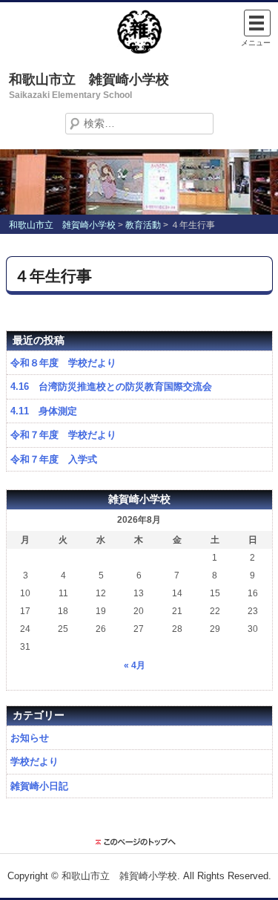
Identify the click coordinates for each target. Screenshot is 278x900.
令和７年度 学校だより (63, 434)
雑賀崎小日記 (39, 786)
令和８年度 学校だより (63, 362)
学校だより (34, 761)
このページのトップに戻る (139, 842)
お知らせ (29, 737)
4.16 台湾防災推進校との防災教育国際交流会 (111, 386)
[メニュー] (257, 23)
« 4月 (134, 665)
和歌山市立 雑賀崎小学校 (89, 79)
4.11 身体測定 (43, 411)
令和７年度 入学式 (53, 459)
